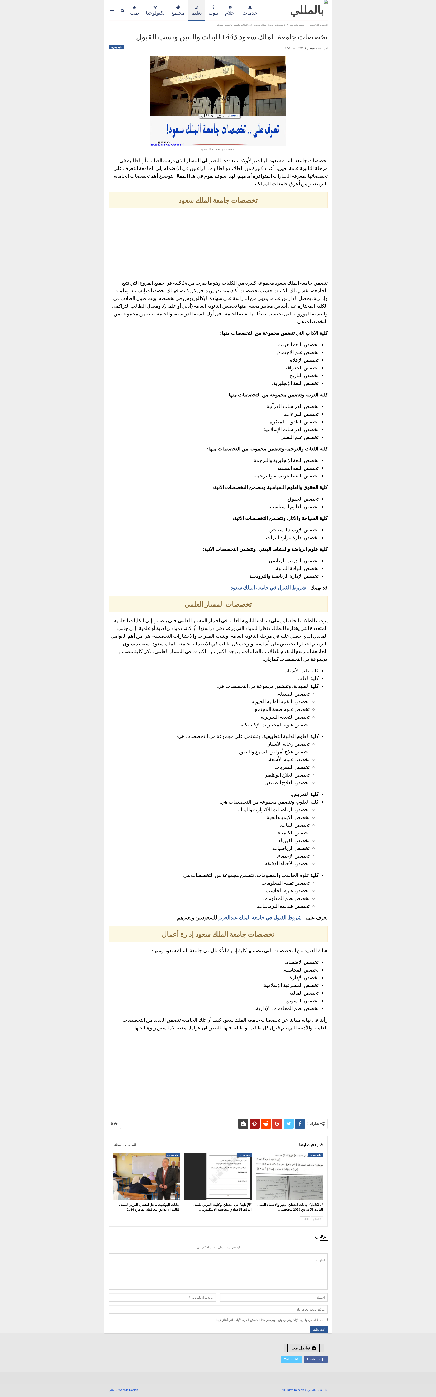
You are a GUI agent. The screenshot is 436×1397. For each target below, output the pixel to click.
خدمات (250, 13)
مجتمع (178, 13)
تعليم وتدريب (116, 47)
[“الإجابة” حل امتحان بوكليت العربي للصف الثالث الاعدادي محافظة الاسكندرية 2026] (218, 1176)
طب (134, 13)
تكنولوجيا (155, 13)
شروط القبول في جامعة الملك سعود (268, 587)
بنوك (213, 13)
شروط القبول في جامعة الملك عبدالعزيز (260, 917)
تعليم (196, 13)
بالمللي (113, 1390)
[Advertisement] (218, 244)
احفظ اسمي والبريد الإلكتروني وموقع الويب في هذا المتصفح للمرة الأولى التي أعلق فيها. (270, 1320)
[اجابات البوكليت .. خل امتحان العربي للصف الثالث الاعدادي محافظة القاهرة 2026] (147, 1176)
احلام (230, 13)
